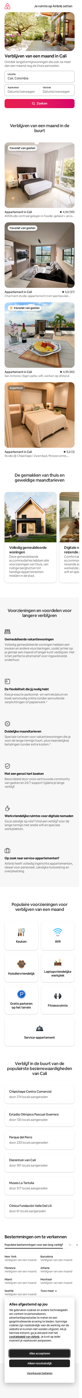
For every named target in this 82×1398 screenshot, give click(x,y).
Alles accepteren (39, 1353)
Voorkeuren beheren (39, 1373)
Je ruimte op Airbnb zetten (53, 6)
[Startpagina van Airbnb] (7, 6)
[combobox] (40, 78)
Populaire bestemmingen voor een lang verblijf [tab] (34, 1244)
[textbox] (22, 91)
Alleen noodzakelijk (39, 1363)
